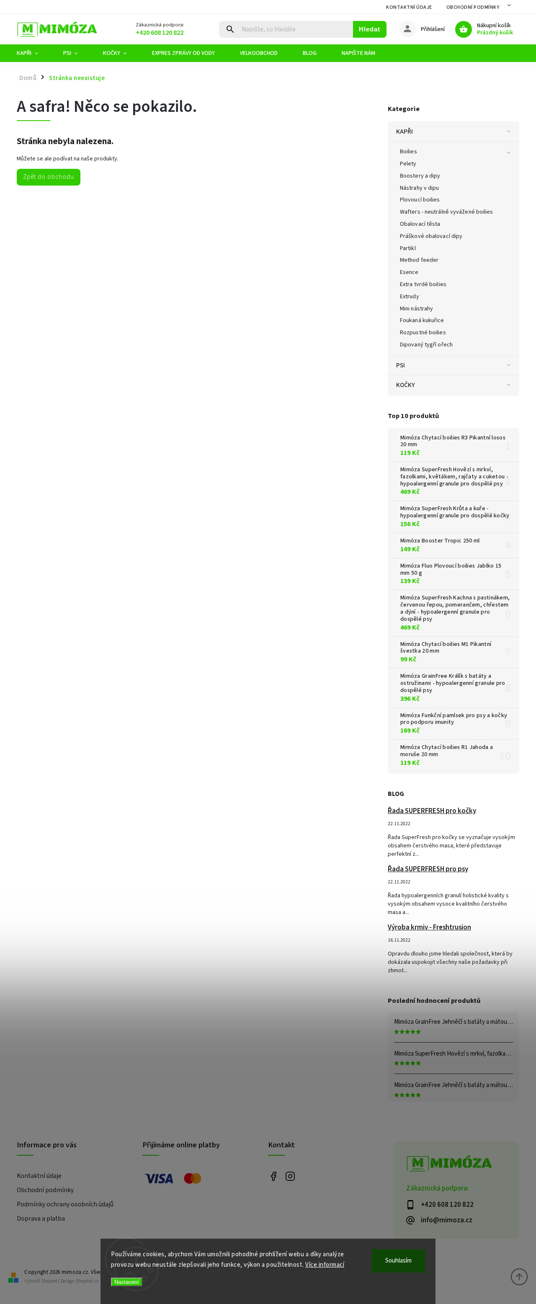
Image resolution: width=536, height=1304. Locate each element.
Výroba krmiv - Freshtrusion (429, 927)
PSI (400, 365)
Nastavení (126, 1282)
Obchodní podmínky (473, 7)
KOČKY (405, 385)
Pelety (408, 164)
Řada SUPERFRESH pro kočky (432, 811)
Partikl (408, 248)
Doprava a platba (41, 1218)
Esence (409, 272)
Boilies (408, 151)
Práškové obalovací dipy (431, 236)
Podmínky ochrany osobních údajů (65, 1204)
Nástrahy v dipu (419, 188)
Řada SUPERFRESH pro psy (428, 869)
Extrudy (409, 296)
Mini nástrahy (416, 309)
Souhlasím (398, 1260)
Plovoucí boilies (420, 200)
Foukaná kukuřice (422, 320)
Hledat (369, 29)
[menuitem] (34, 53)
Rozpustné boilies (423, 332)
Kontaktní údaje (409, 7)
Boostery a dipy (420, 176)
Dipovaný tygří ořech (426, 345)
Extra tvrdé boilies (423, 284)
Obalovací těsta (420, 224)
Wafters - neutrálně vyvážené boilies (446, 212)
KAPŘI (404, 131)
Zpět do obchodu (48, 176)
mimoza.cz (290, 1176)
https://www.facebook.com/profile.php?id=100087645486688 (273, 1176)
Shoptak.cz (87, 1281)
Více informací (324, 1264)
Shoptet (49, 1281)
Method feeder (419, 260)
